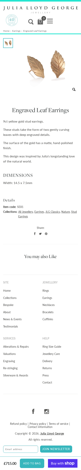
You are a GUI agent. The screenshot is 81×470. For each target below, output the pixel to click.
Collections (10, 298)
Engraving (9, 361)
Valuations (9, 353)
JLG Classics (52, 211)
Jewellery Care (51, 353)
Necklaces (48, 305)
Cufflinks (47, 319)
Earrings (16, 30)
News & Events (12, 319)
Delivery (47, 361)
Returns (47, 368)
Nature (65, 211)
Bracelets (47, 312)
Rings (45, 290)
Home (6, 30)
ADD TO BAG (32, 463)
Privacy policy (37, 423)
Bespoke (8, 305)
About (7, 312)
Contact (47, 382)
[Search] (31, 22)
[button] (8, 43)
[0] (40, 22)
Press (45, 375)
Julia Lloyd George (52, 433)
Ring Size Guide (51, 346)
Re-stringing (10, 368)
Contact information (40, 427)
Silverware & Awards (15, 375)
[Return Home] (40, 9)
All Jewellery (25, 211)
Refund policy (18, 423)
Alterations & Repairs (16, 346)
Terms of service (58, 423)
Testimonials (10, 326)
